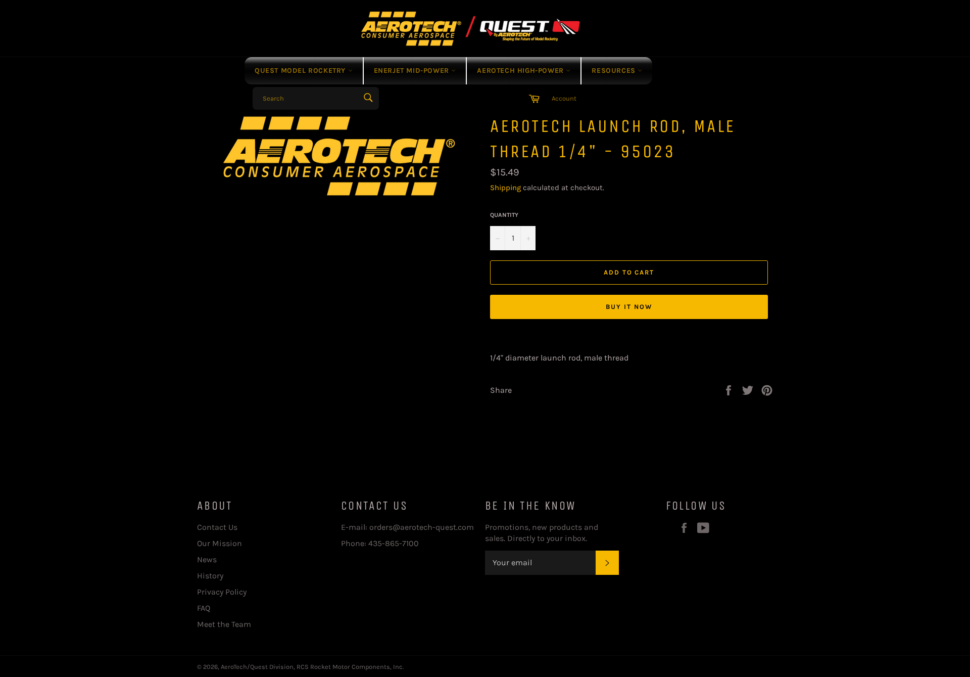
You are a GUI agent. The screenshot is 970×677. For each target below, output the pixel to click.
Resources (615, 70)
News (207, 559)
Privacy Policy (222, 592)
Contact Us (217, 527)
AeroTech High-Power (521, 70)
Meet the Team (224, 624)
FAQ (203, 608)
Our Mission (219, 543)
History (210, 575)
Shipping (505, 187)
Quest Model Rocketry (301, 70)
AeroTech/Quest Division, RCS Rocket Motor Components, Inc (312, 666)
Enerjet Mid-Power (413, 70)
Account (564, 98)
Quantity (504, 214)
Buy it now (629, 306)
